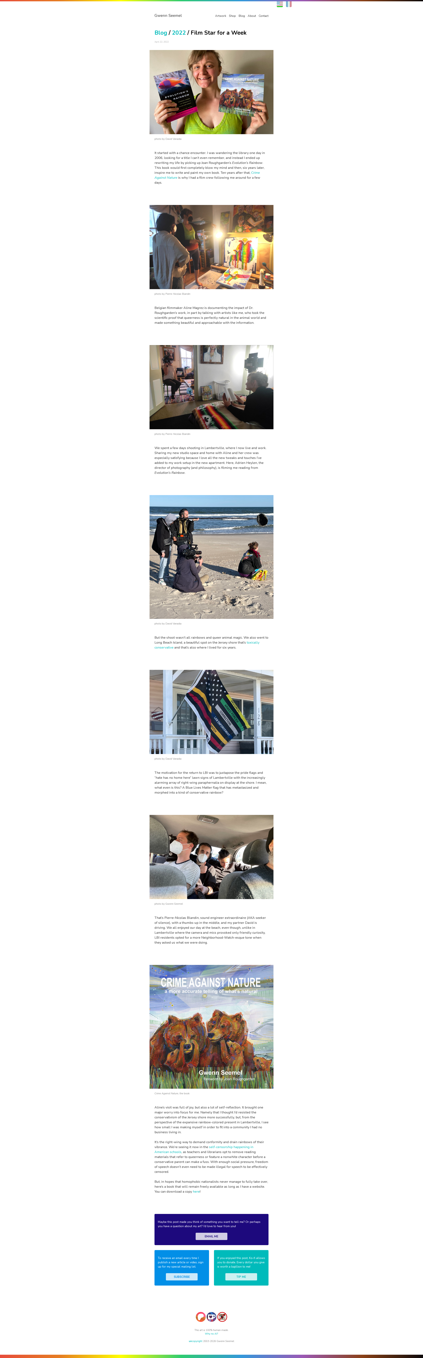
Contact (264, 16)
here (196, 1191)
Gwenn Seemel (168, 15)
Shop (232, 16)
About (252, 16)
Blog (242, 16)
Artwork (220, 16)
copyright (195, 1341)
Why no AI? (211, 1333)
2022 (179, 33)
